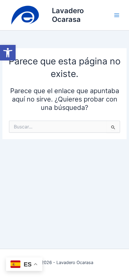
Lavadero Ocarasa (68, 14)
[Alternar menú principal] (116, 15)
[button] (8, 52)
